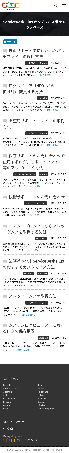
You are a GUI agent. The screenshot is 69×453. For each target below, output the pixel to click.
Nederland (43, 391)
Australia (7, 391)
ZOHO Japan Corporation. (28, 449)
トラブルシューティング (36, 63)
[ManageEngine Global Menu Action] (64, 5)
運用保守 (43, 174)
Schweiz (42, 398)
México (41, 388)
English (7, 385)
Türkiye (41, 405)
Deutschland (9, 398)
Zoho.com (11, 6)
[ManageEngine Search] (56, 5)
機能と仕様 (28, 273)
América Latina (10, 388)
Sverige (42, 401)
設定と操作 (42, 98)
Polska (41, 395)
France (6, 405)
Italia (40, 385)
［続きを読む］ (46, 75)
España (7, 401)
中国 (5, 395)
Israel (6, 408)
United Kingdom (46, 408)
